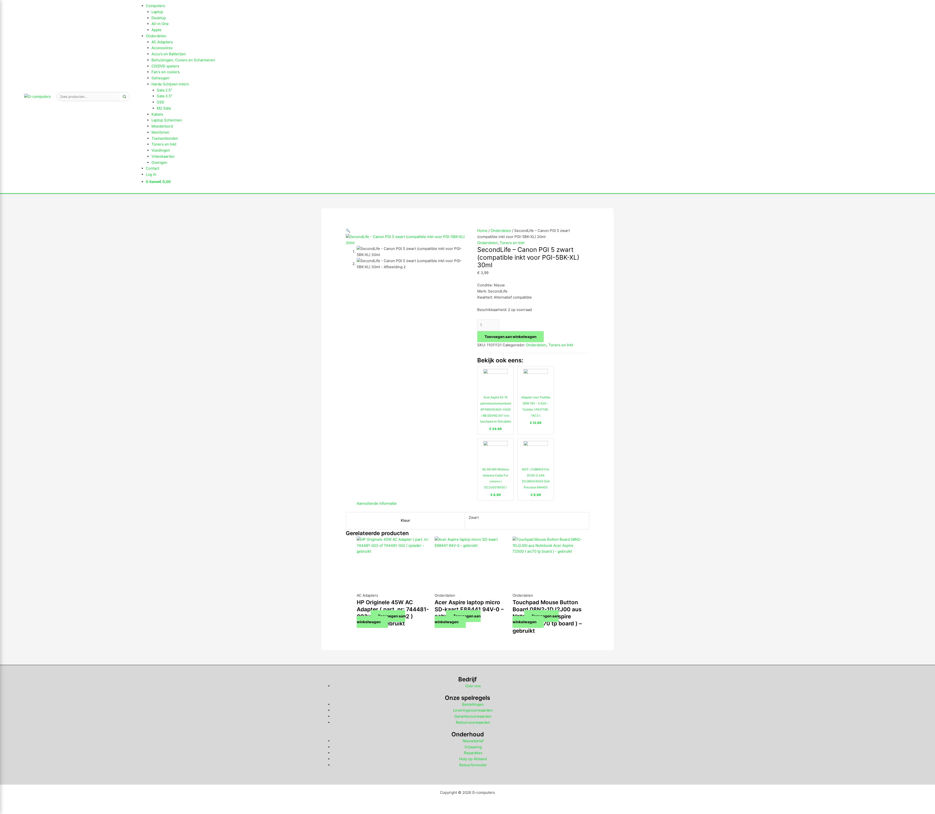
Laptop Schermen (166, 120)
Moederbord (162, 126)
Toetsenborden (164, 138)
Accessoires (162, 48)
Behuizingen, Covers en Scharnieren (183, 60)
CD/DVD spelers (165, 66)
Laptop (157, 11)
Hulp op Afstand (473, 759)
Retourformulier (473, 765)
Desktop (158, 18)
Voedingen (160, 150)
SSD (160, 102)
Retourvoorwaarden (473, 722)
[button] (348, 230)
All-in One (160, 23)
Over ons (473, 686)
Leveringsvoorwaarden (473, 710)
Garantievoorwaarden (473, 716)
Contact (152, 168)
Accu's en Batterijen (168, 54)
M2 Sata (164, 108)
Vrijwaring (473, 747)
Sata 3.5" (164, 96)
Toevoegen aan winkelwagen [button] (381, 619)
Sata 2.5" (164, 90)
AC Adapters (162, 42)
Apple (156, 29)
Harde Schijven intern (170, 84)
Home (482, 230)
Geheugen (160, 78)
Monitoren (160, 132)
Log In (151, 174)
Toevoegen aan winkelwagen (510, 336)
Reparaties (473, 752)
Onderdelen (156, 36)
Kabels (157, 114)
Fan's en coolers (165, 72)
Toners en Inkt (163, 144)
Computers (155, 5)
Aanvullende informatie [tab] (377, 503)
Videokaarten (163, 156)
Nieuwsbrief (473, 741)
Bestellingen (473, 704)
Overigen (159, 162)
